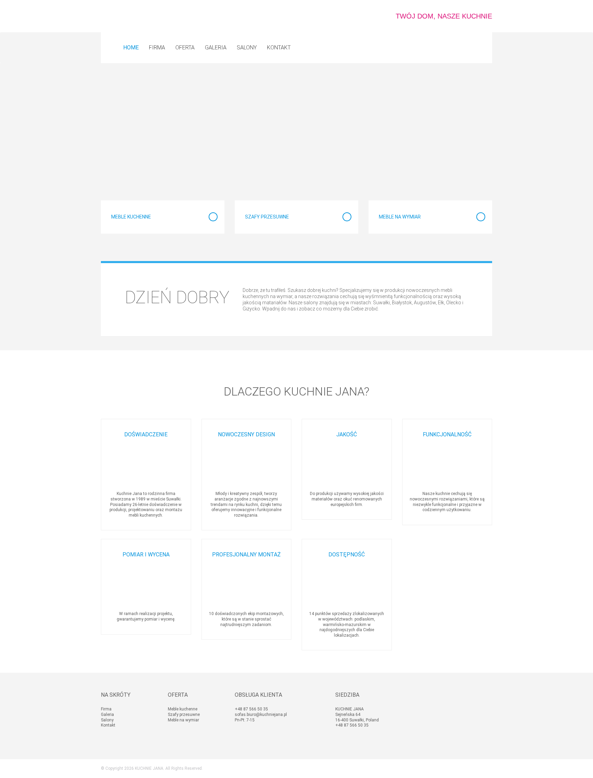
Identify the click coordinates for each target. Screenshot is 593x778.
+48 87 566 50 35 (251, 709)
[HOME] (131, 47)
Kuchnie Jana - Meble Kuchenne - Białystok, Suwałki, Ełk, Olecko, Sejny (134, 16)
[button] (185, 47)
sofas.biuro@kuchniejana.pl (261, 714)
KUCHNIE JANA (149, 768)
